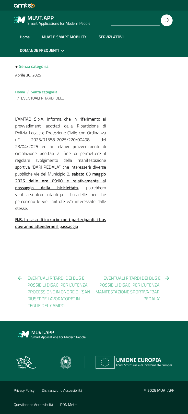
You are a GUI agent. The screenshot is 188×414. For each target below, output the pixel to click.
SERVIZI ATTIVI (111, 37)
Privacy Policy (24, 390)
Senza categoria (33, 66)
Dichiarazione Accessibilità (62, 390)
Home (25, 37)
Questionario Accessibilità (33, 404)
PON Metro (69, 404)
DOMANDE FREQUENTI (39, 50)
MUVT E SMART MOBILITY (64, 37)
